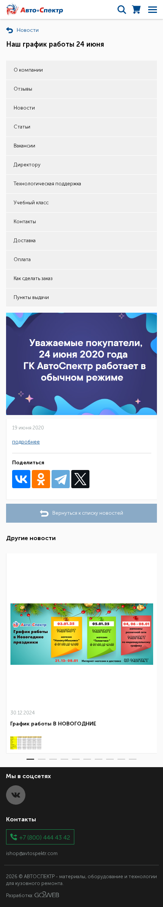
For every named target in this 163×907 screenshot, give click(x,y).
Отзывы (23, 89)
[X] (80, 479)
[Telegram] (61, 479)
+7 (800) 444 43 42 (44, 837)
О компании (28, 70)
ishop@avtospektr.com (32, 853)
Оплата (22, 259)
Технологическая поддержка (47, 183)
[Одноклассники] (41, 479)
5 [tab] (76, 759)
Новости (24, 108)
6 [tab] (87, 759)
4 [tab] (64, 759)
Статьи (22, 127)
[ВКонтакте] (21, 479)
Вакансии (24, 146)
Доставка (25, 240)
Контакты (25, 221)
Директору (27, 165)
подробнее (26, 442)
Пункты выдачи (31, 297)
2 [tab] (41, 759)
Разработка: (20, 895)
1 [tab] (30, 759)
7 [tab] (98, 759)
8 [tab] (110, 759)
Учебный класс (31, 202)
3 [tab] (53, 759)
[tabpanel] (81, 653)
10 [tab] (132, 759)
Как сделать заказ (33, 278)
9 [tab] (121, 759)
